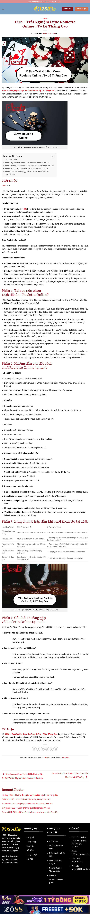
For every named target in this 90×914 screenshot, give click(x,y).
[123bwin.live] (45, 9)
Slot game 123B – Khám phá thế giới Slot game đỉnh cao (26, 808)
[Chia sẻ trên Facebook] (38, 749)
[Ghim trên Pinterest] (52, 749)
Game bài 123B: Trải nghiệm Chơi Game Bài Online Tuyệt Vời (27, 804)
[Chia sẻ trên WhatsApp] (34, 749)
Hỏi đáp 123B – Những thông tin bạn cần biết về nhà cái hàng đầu (30, 795)
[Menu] (3, 9)
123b (4, 186)
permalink (65, 757)
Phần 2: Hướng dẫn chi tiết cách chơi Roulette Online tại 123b (29, 165)
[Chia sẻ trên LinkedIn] (56, 749)
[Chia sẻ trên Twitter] (43, 749)
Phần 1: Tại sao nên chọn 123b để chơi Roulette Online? (27, 162)
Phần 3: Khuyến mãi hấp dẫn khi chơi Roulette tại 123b (26, 168)
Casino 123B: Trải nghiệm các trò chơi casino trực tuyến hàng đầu (30, 812)
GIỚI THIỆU (13, 160)
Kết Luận (12, 174)
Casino (45, 18)
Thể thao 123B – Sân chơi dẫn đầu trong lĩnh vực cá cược (26, 799)
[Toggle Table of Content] (51, 156)
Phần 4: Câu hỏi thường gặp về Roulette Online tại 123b (27, 171)
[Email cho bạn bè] (47, 749)
